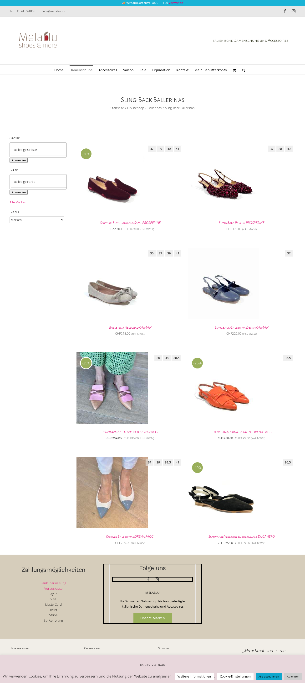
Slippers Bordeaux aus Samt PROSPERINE (130, 223)
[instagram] (157, 579)
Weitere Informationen (194, 676)
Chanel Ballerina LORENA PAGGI (130, 536)
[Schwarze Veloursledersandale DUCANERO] (223, 459)
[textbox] (42, 149)
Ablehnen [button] (293, 676)
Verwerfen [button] (176, 3)
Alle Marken (18, 202)
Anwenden (18, 160)
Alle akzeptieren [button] (269, 676)
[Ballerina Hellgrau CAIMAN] (112, 250)
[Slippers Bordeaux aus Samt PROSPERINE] (112, 145)
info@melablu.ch (53, 11)
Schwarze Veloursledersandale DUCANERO (241, 536)
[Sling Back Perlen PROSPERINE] (223, 145)
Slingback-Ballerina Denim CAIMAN (242, 327)
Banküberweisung (53, 583)
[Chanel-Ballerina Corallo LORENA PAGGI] (223, 355)
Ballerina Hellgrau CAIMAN (130, 327)
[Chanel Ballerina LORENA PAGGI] (112, 459)
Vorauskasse (53, 588)
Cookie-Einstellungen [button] (235, 676)
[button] (243, 69)
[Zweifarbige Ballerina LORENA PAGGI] (112, 355)
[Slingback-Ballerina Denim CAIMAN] (223, 250)
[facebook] (148, 579)
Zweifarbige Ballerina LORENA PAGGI (130, 432)
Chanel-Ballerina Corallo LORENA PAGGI (242, 432)
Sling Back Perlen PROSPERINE (241, 223)
